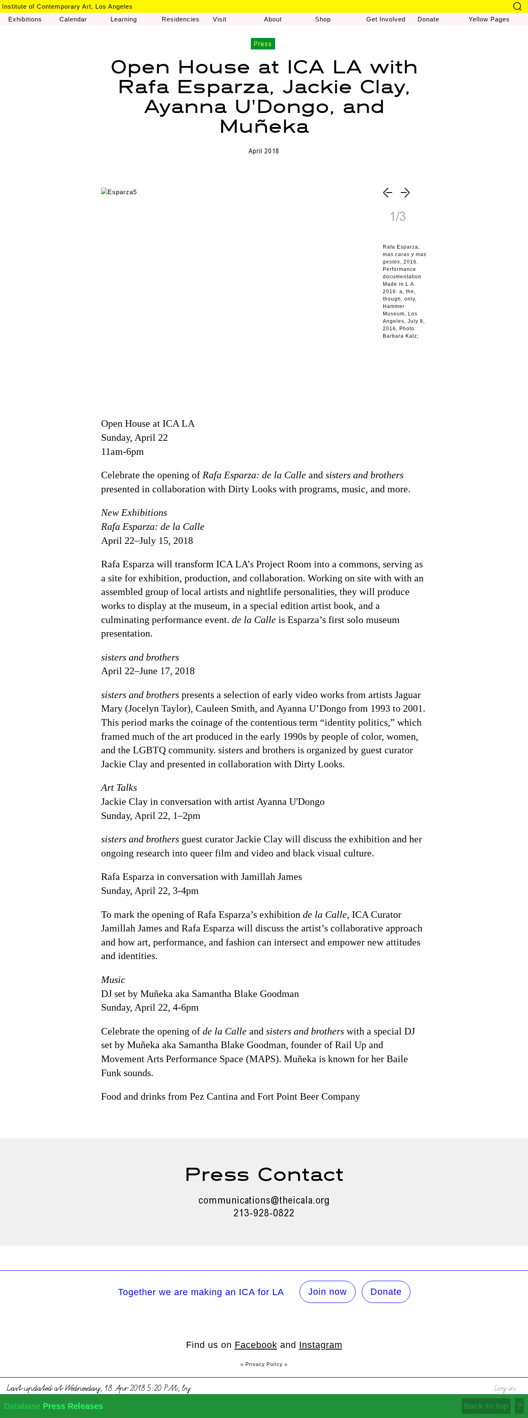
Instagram (320, 1345)
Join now (327, 1291)
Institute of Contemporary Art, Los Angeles (67, 6)
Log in (505, 1387)
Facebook (256, 1345)
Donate (386, 1291)
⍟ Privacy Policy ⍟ (264, 1364)
